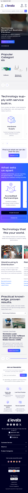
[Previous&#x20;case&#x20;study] (3, 358)
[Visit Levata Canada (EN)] (11, 462)
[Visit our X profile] (20, 425)
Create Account (14, 212)
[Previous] (3, 143)
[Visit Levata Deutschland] (17, 462)
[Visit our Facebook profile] (8, 425)
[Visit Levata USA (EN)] (8, 462)
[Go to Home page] (10, 5)
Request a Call (14, 155)
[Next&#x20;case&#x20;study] (7, 358)
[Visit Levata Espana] (14, 462)
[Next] (7, 143)
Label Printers (5, 285)
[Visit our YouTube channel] (17, 425)
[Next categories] (7, 85)
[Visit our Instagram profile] (11, 425)
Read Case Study (14, 350)
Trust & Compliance (14, 486)
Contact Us (14, 218)
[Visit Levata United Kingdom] (19, 462)
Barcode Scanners (6, 281)
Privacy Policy (14, 484)
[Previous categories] (3, 85)
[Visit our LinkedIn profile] (14, 425)
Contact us (15, 437)
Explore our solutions (8, 41)
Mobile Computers (6, 283)
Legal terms (14, 482)
